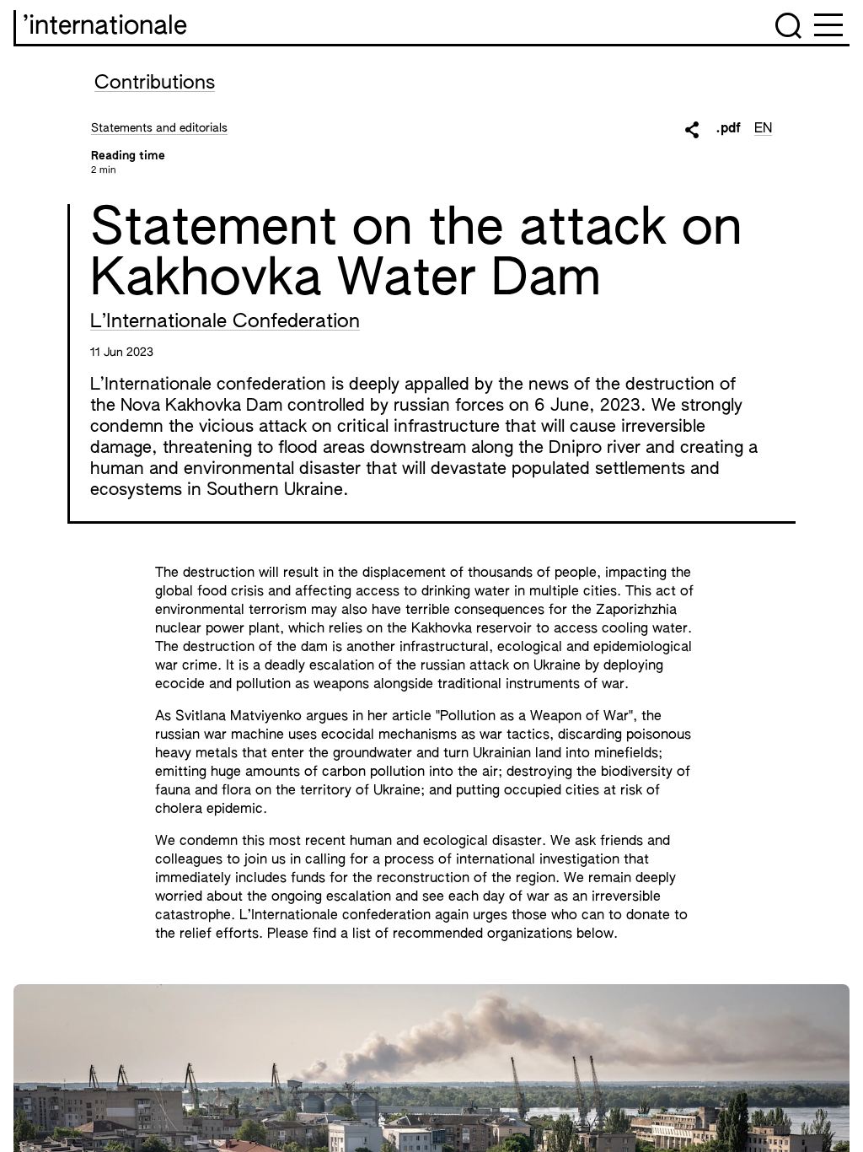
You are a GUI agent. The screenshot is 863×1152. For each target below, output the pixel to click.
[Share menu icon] (692, 129)
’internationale (105, 27)
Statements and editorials (159, 128)
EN (763, 129)
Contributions (154, 83)
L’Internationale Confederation (225, 322)
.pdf (728, 129)
